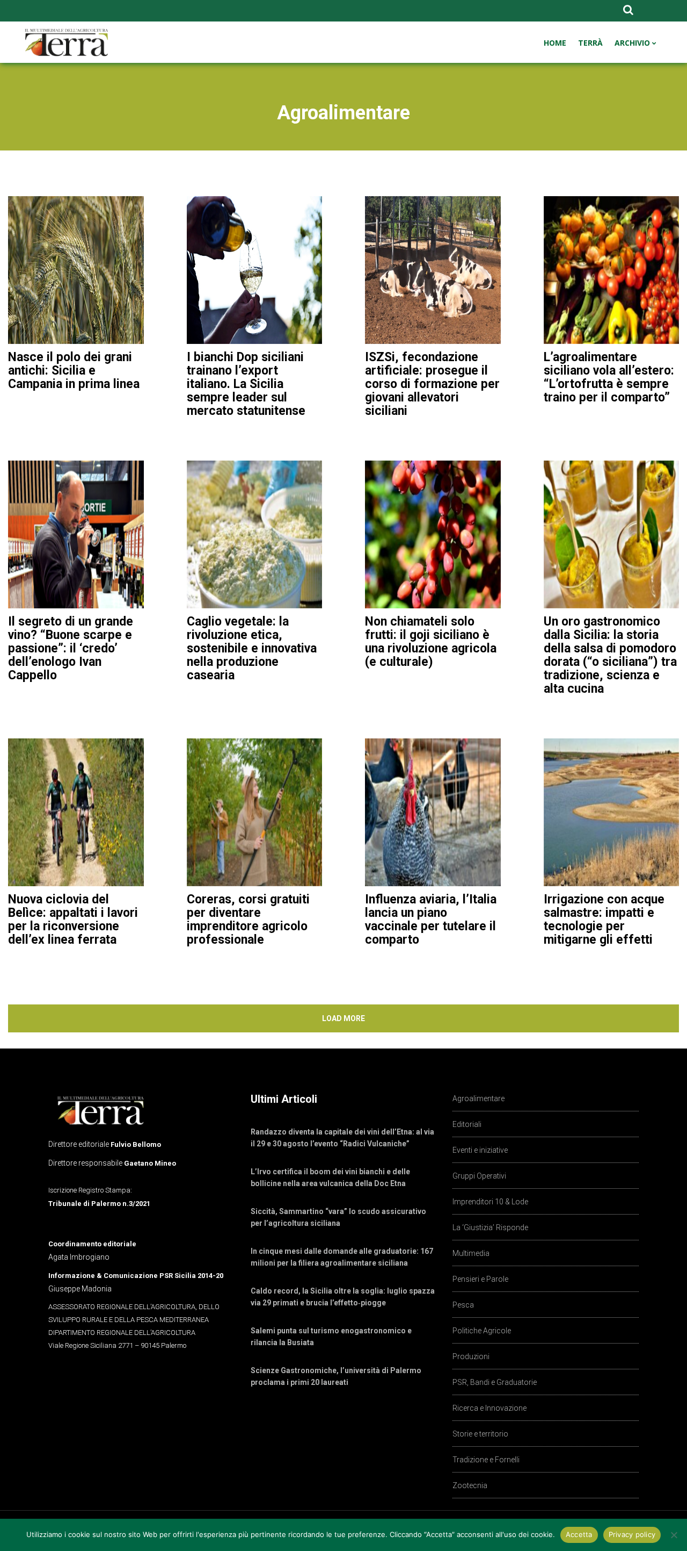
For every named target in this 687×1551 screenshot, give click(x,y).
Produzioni (470, 1356)
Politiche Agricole (481, 1330)
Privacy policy (632, 1534)
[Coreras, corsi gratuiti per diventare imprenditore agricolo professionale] (255, 812)
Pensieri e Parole (480, 1279)
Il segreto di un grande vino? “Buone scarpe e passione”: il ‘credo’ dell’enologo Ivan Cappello (70, 648)
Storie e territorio (480, 1434)
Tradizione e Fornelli (486, 1459)
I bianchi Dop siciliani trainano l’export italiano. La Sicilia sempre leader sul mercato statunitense (246, 384)
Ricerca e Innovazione (489, 1408)
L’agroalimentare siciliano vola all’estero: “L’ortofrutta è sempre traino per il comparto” (609, 377)
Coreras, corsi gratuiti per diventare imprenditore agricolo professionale (248, 919)
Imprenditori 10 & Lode (490, 1201)
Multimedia (470, 1253)
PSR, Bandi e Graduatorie (494, 1382)
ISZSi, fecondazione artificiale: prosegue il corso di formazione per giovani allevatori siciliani (432, 384)
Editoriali (466, 1124)
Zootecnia (469, 1485)
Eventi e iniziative (480, 1150)
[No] (673, 1535)
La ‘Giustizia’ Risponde (490, 1227)
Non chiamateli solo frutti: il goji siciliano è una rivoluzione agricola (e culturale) (430, 641)
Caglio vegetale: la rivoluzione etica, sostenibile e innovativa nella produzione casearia (252, 648)
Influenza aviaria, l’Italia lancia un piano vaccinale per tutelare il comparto (430, 919)
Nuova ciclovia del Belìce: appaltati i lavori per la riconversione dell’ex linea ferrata (73, 919)
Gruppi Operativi (479, 1176)
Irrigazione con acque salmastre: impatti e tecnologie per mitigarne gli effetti (604, 919)
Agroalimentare (478, 1098)
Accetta (579, 1534)
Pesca (463, 1305)
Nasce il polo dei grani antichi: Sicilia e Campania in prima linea (74, 370)
